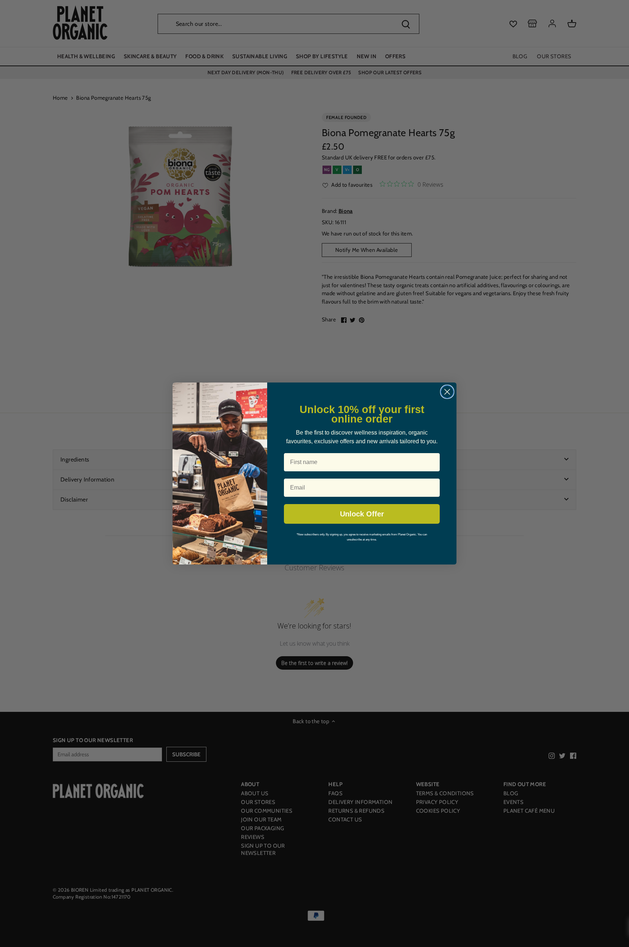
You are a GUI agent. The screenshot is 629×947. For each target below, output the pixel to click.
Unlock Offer (362, 514)
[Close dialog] (447, 391)
